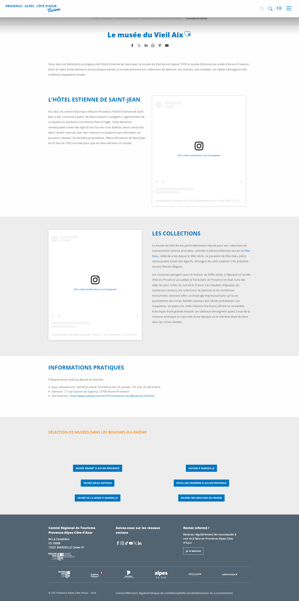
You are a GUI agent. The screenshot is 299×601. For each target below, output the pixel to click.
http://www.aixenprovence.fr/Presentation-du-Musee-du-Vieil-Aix (112, 396)
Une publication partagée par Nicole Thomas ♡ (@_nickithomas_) (87, 334)
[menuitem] (34, 9)
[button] (270, 8)
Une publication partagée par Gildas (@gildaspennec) (184, 200)
